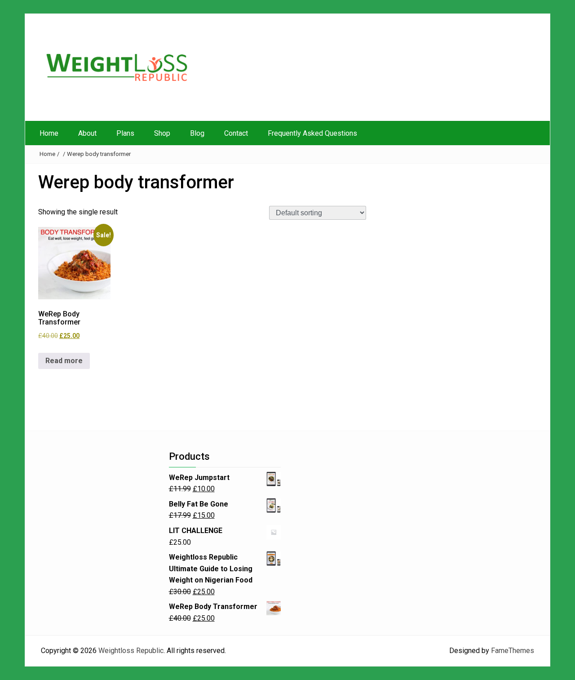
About (87, 133)
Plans (125, 133)
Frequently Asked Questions (312, 133)
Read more (64, 360)
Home (49, 133)
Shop (162, 133)
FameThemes (512, 650)
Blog (197, 133)
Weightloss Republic (131, 650)
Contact (236, 133)
